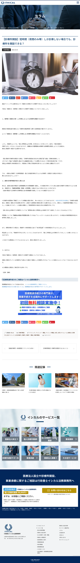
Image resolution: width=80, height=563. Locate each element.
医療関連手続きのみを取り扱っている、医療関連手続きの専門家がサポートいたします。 (27, 287)
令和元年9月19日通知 (61, 200)
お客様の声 (62, 532)
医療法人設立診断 (63, 525)
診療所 (23, 335)
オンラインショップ (64, 539)
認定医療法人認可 (41, 539)
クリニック (32, 332)
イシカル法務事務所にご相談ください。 (36, 284)
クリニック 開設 (40, 332)
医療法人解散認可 (41, 537)
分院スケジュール (62, 332)
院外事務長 (40, 544)
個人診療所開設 (41, 530)
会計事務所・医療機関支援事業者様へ (44, 552)
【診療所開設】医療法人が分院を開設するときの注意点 (40, 391)
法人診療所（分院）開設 (43, 535)
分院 (56, 332)
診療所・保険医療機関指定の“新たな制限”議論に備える (13, 391)
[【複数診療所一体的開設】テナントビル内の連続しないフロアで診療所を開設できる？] (66, 380)
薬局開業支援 (40, 547)
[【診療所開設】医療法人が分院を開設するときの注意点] (40, 380)
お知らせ (61, 535)
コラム (61, 530)
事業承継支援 (40, 542)
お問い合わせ (62, 537)
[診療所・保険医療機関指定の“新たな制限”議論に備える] (13, 380)
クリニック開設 (50, 332)
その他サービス (41, 549)
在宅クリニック (10, 335)
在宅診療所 (18, 335)
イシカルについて (40, 525)
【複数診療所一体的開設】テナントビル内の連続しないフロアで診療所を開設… (66, 391)
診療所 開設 (29, 335)
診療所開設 (6, 50)
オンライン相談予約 (64, 528)
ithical (12, 332)
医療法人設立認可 (41, 532)
